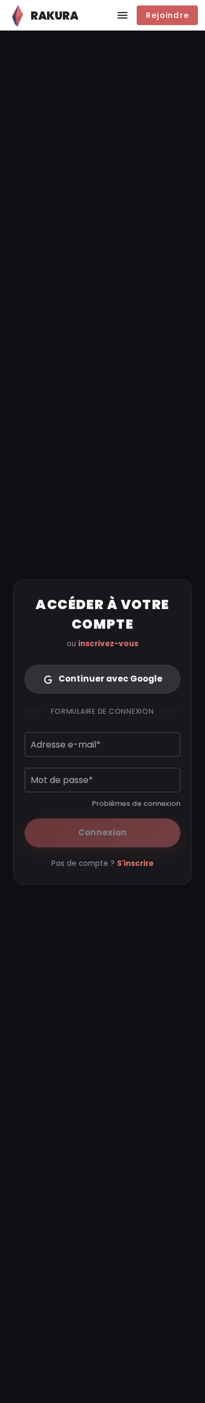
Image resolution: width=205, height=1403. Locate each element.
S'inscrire (135, 863)
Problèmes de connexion (136, 803)
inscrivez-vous (108, 644)
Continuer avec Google (110, 678)
